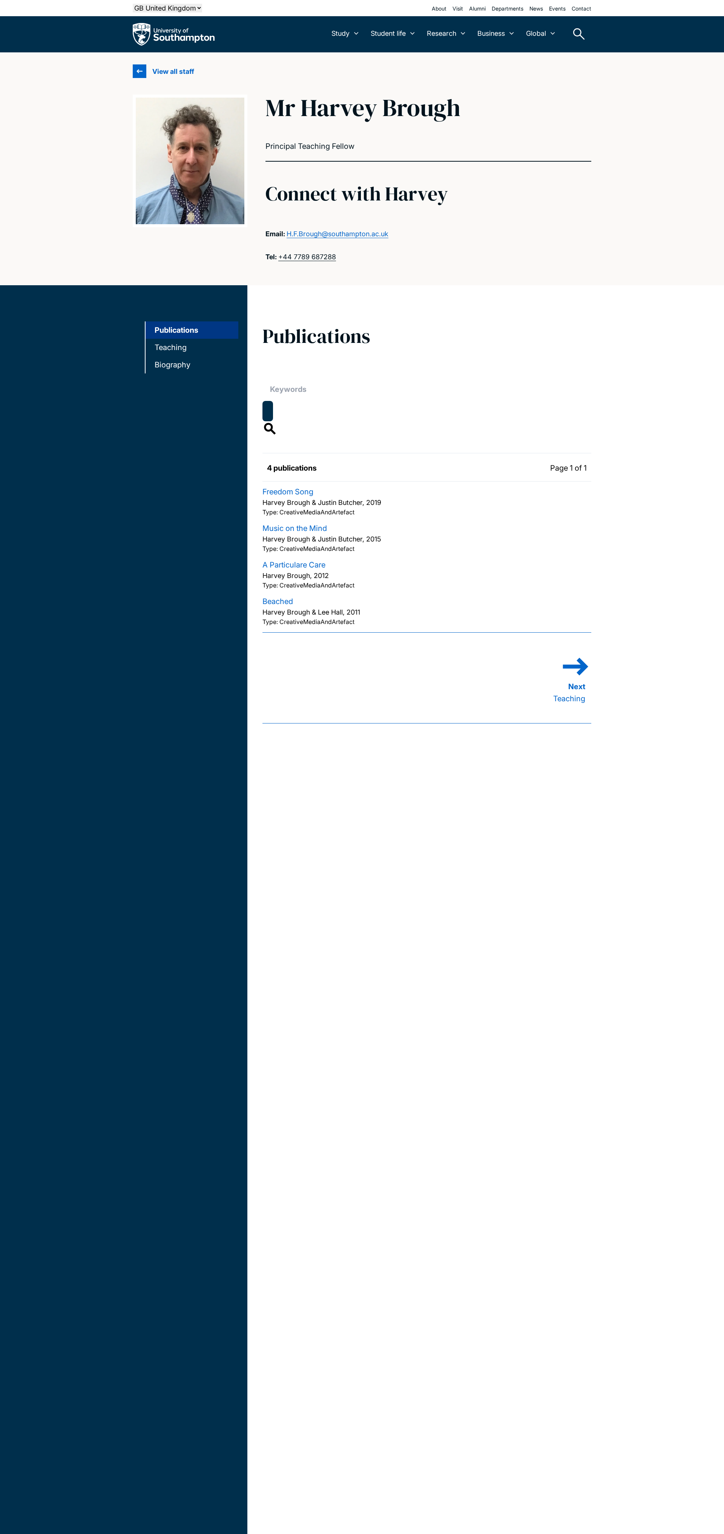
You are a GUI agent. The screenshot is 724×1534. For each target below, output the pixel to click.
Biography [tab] (172, 364)
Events (557, 8)
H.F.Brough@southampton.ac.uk (337, 234)
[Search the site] (576, 34)
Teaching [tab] (171, 347)
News (536, 8)
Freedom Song (287, 491)
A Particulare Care (293, 564)
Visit (457, 8)
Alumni (477, 8)
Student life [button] (388, 33)
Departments (507, 8)
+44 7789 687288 (307, 257)
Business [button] (491, 33)
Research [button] (441, 33)
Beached (277, 601)
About (439, 8)
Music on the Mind (294, 528)
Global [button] (536, 33)
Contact (581, 8)
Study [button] (340, 33)
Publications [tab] (176, 330)
